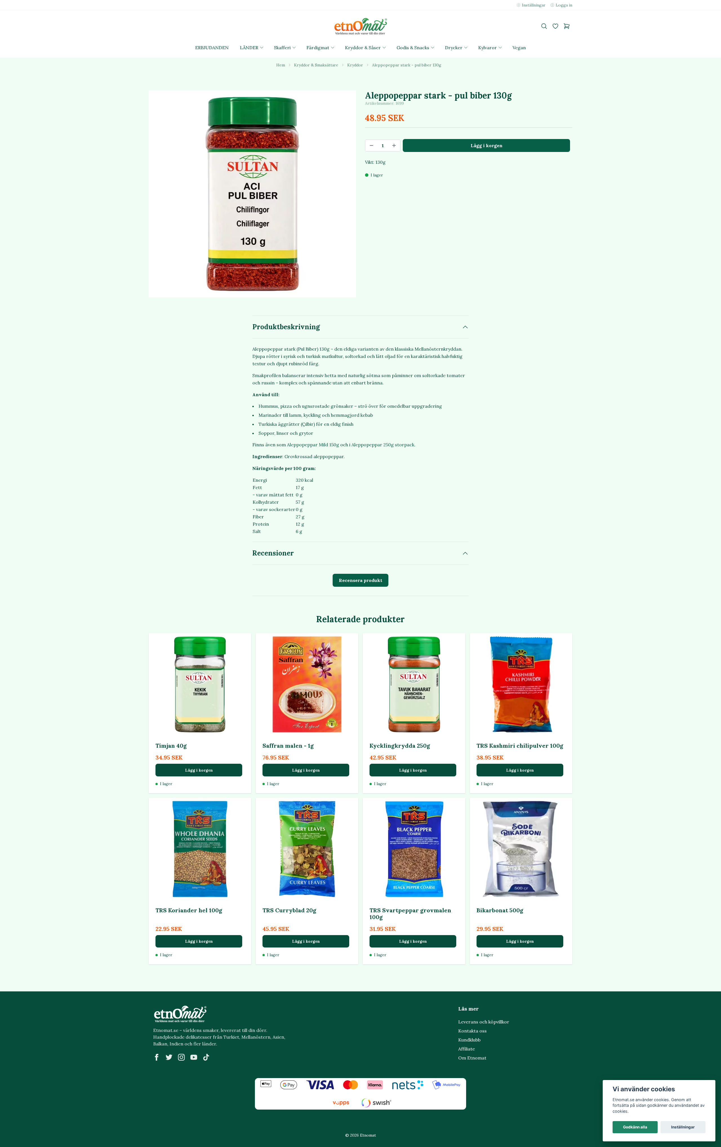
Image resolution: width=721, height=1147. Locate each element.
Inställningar (683, 1127)
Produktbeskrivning (286, 326)
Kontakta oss (472, 1031)
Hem (280, 65)
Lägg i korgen (199, 770)
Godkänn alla (635, 1127)
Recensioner (273, 553)
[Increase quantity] (394, 145)
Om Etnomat (472, 1058)
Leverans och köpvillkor (483, 1022)
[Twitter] (169, 1057)
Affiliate (466, 1049)
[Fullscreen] (252, 193)
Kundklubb (469, 1040)
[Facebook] (156, 1057)
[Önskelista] (555, 26)
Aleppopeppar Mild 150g (313, 444)
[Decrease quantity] (371, 145)
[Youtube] (193, 1057)
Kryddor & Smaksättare (316, 65)
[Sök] (544, 26)
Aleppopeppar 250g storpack (382, 444)
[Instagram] (181, 1057)
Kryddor (355, 65)
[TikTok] (206, 1057)
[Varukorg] (566, 26)
